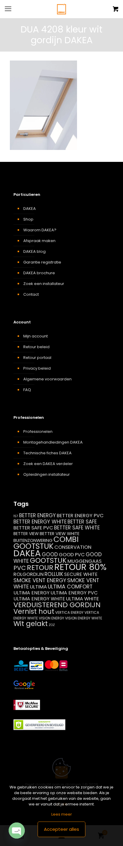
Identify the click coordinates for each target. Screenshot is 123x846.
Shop (28, 219)
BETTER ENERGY (37, 515)
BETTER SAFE (82, 521)
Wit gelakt (30, 623)
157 (15, 516)
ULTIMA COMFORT (70, 586)
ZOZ (52, 625)
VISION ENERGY (51, 618)
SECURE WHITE (81, 574)
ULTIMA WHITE (82, 598)
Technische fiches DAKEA (47, 453)
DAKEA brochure (39, 273)
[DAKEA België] (61, 8)
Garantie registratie (42, 262)
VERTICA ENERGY (69, 612)
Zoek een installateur (43, 283)
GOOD (50, 554)
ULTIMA (38, 586)
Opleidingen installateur (46, 474)
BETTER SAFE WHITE (77, 527)
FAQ (27, 390)
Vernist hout (33, 611)
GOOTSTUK (48, 560)
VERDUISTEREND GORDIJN (57, 605)
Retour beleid (36, 347)
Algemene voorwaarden (47, 379)
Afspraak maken (39, 241)
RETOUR (40, 567)
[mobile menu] (8, 9)
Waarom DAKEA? (39, 230)
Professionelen (38, 431)
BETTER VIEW (26, 534)
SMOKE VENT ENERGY (39, 580)
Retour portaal (37, 357)
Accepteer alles (61, 829)
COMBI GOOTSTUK (46, 542)
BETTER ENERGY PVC (80, 515)
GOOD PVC (72, 554)
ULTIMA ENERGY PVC (74, 592)
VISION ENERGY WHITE (83, 618)
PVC (19, 568)
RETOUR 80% (80, 567)
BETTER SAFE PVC (33, 527)
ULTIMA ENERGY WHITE (39, 598)
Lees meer (61, 814)
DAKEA (29, 208)
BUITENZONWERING (33, 540)
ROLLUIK (53, 574)
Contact (31, 294)
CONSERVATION (72, 547)
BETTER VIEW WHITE (59, 534)
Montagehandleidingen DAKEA (53, 442)
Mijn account (35, 336)
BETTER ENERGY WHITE (40, 521)
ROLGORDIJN (28, 574)
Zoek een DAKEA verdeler (48, 464)
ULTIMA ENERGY (31, 592)
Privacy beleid (37, 368)
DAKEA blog (34, 251)
